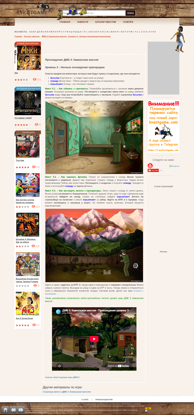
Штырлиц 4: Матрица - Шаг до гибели (26, 240)
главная (65, 22)
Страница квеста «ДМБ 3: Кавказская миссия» (67, 392)
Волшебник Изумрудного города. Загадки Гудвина (27, 280)
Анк (16, 73)
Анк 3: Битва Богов (24, 318)
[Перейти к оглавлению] (5, 410)
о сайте (84, 400)
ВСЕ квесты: (21, 32)
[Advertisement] (91, 48)
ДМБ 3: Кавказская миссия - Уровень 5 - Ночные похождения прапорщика (76, 36)
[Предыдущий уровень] (13, 410)
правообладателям (104, 400)
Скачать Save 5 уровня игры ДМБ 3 (62, 377)
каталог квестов (105, 22)
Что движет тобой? (23, 118)
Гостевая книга (113, 7)
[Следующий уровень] (21, 410)
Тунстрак (20, 160)
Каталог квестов (32, 36)
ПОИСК (130, 13)
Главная (18, 36)
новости (82, 22)
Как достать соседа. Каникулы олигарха (25, 201)
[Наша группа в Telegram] (174, 166)
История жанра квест (96, 7)
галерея (128, 22)
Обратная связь (128, 7)
